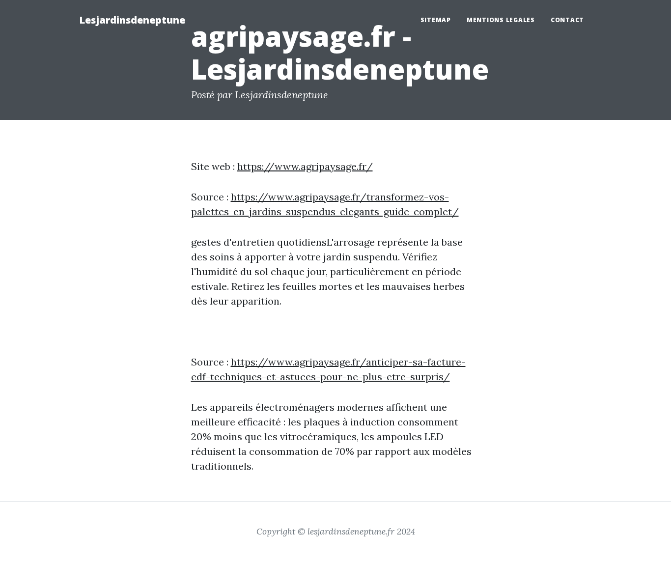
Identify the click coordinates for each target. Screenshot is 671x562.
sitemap (435, 20)
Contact (567, 20)
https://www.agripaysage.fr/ (305, 166)
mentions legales (501, 20)
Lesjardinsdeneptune (132, 20)
